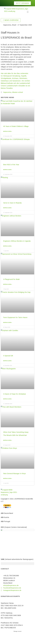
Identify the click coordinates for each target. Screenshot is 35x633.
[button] (17, 563)
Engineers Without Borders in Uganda (17, 241)
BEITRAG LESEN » (7, 131)
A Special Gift (8, 356)
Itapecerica (7, 92)
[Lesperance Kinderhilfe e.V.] (16, 12)
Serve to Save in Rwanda (12, 203)
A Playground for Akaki (11, 279)
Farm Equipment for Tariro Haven (15, 317)
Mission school (17, 92)
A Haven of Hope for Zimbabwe (14, 394)
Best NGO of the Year (11, 164)
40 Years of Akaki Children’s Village (16, 126)
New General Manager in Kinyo (14, 473)
